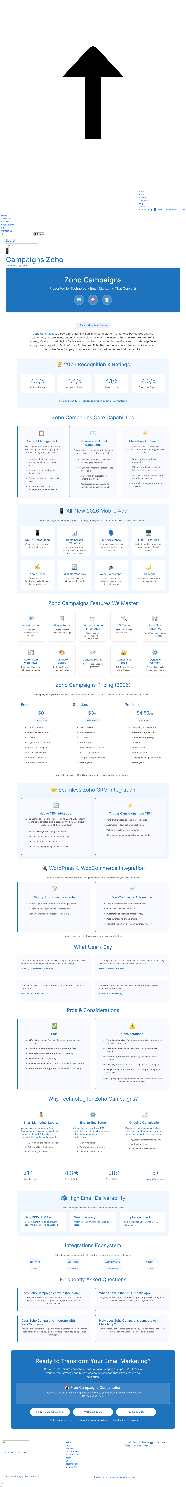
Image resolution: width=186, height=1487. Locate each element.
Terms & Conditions (118, 1477)
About (68, 1445)
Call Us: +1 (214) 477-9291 (15, 1452)
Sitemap (132, 1477)
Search (40, 234)
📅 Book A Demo (93, 1412)
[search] (7, 249)
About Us (143, 194)
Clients (68, 1460)
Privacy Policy (101, 1477)
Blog (141, 203)
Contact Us (144, 206)
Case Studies (145, 200)
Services (143, 197)
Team (68, 1457)
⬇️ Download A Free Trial (49, 1412)
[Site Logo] (93, 212)
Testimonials (71, 1464)
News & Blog (71, 1454)
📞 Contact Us (136, 1412)
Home (141, 191)
